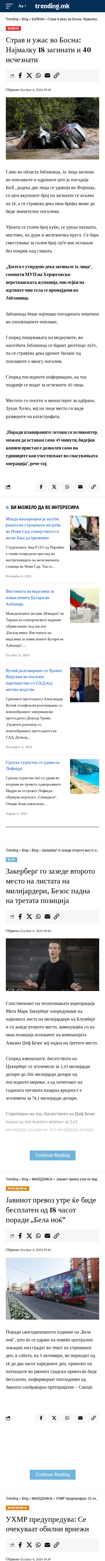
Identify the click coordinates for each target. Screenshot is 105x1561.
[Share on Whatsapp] (38, 75)
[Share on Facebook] (20, 75)
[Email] (47, 75)
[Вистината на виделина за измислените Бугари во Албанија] (84, 605)
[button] (11, 6)
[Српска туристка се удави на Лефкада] (84, 776)
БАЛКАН (13, 28)
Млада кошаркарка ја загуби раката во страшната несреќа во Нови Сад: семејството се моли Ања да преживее (33, 528)
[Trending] (52, 6)
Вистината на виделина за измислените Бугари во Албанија (30, 597)
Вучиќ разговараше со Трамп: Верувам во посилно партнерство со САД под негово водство (34, 679)
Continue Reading (53, 1155)
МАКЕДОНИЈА (17, 1188)
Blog (11, 859)
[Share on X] (29, 75)
